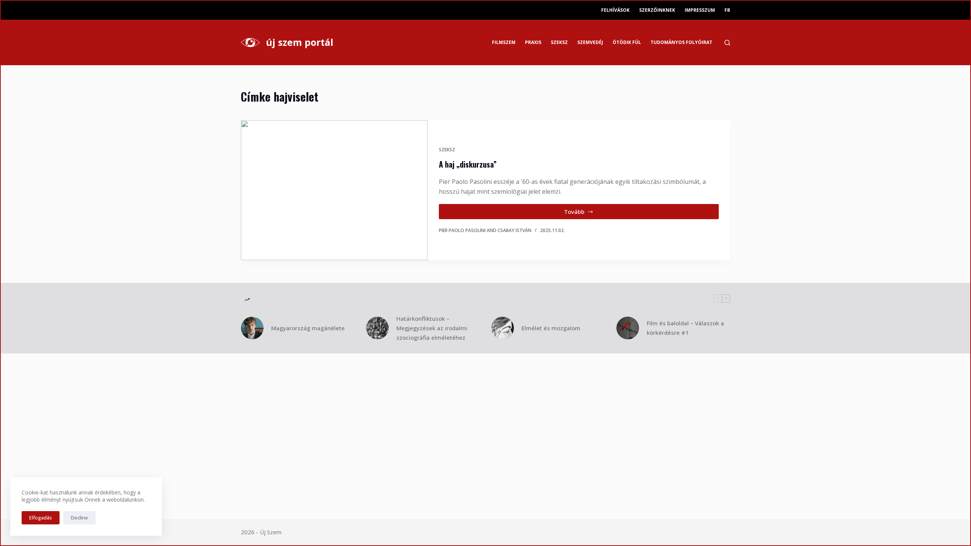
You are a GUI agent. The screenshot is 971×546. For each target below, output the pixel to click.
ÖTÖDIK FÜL (627, 42)
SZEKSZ (559, 42)
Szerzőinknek (657, 10)
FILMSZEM (503, 42)
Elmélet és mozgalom (551, 328)
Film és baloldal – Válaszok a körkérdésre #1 (685, 327)
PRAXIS (533, 42)
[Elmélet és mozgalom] (502, 328)
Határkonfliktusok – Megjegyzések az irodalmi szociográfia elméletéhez (431, 328)
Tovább (588, 213)
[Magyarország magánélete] (252, 328)
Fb (727, 10)
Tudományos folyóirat (681, 42)
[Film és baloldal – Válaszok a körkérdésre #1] (627, 328)
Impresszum (700, 10)
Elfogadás (40, 517)
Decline (79, 517)
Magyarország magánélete (308, 328)
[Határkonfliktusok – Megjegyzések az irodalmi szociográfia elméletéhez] (377, 328)
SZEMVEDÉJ (590, 42)
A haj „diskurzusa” (467, 164)
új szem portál (299, 42)
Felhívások (615, 10)
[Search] (727, 43)
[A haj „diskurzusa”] (334, 190)
